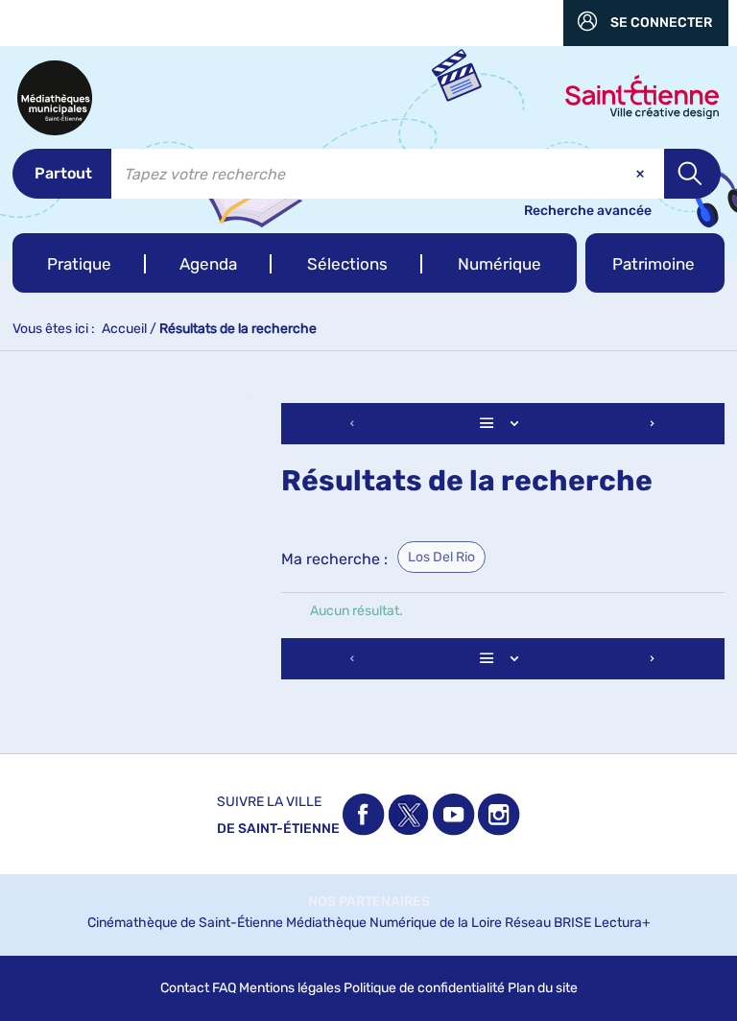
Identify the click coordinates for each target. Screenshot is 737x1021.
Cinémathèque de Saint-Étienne (185, 922)
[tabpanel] (368, 543)
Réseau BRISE (548, 922)
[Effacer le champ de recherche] (642, 174)
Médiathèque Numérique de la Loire (394, 922)
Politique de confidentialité (424, 988)
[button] (79, 263)
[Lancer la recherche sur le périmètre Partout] (692, 174)
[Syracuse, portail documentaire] (54, 97)
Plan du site (543, 988)
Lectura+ (622, 922)
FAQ (224, 988)
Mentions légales (290, 988)
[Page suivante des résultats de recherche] (653, 423)
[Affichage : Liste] (503, 423)
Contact (184, 988)
